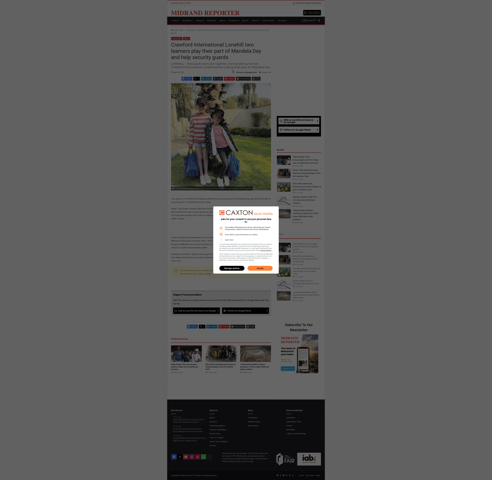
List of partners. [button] (266, 250)
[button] (246, 240)
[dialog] (246, 240)
